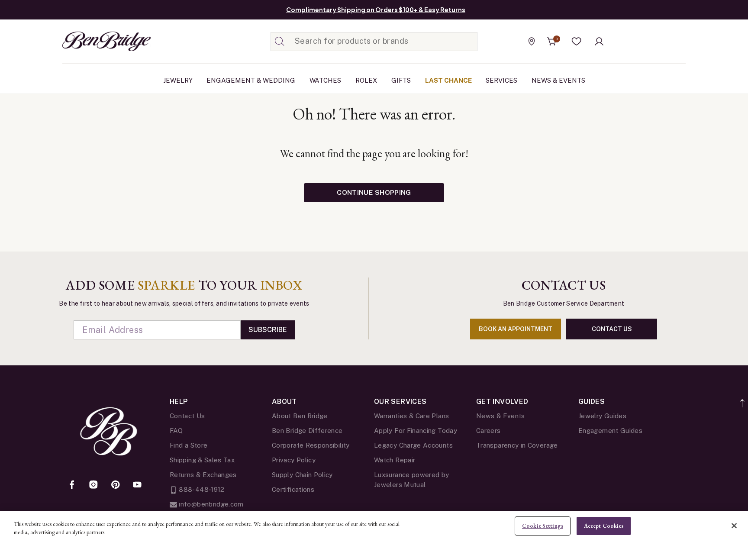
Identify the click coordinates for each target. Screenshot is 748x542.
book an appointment (515, 329)
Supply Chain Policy (302, 474)
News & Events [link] (558, 80)
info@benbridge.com (210, 504)
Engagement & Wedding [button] (250, 80)
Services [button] (501, 80)
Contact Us (187, 415)
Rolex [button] (366, 80)
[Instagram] (93, 485)
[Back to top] (742, 398)
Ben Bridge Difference (307, 430)
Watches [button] (325, 80)
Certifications (293, 489)
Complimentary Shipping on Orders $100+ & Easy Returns (375, 9)
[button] (576, 41)
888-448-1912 (201, 489)
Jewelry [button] (178, 80)
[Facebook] (72, 485)
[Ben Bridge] (90, 41)
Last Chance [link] (448, 80)
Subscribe (267, 330)
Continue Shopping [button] (374, 192)
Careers (488, 430)
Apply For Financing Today (415, 430)
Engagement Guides (610, 430)
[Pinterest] (115, 485)
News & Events (500, 415)
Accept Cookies (604, 525)
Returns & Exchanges (203, 474)
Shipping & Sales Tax (202, 460)
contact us (612, 329)
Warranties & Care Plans (411, 415)
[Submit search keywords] (279, 41)
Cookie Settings (542, 525)
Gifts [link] (401, 80)
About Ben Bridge (300, 415)
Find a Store (188, 445)
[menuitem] (178, 80)
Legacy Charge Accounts (413, 445)
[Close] (734, 525)
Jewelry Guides (602, 415)
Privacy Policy (294, 460)
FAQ (176, 430)
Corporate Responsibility (311, 445)
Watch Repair (394, 460)
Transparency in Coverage (517, 445)
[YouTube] (137, 485)
